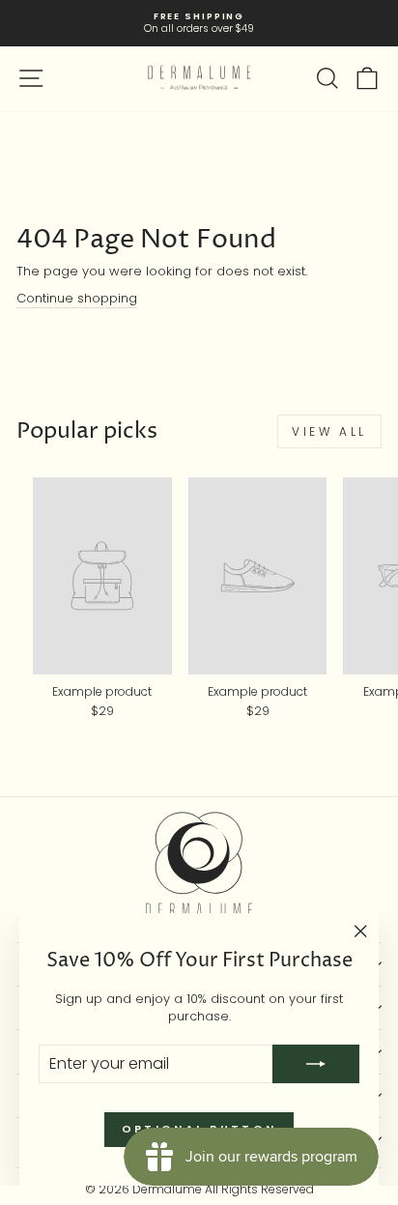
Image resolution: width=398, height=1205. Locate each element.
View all (329, 431)
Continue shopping (76, 298)
